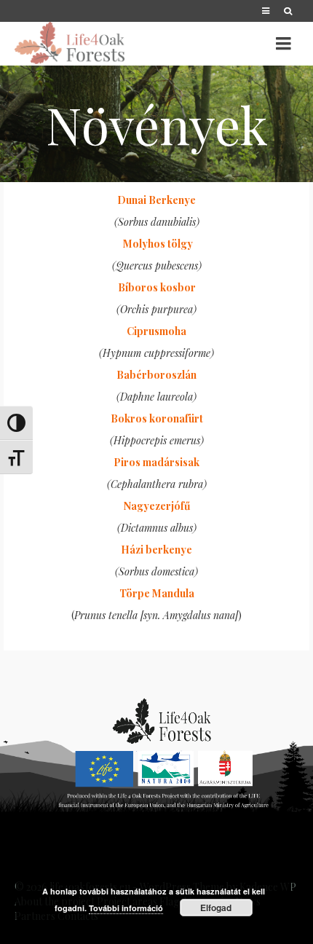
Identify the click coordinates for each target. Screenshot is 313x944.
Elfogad (215, 907)
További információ (126, 907)
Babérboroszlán (156, 375)
